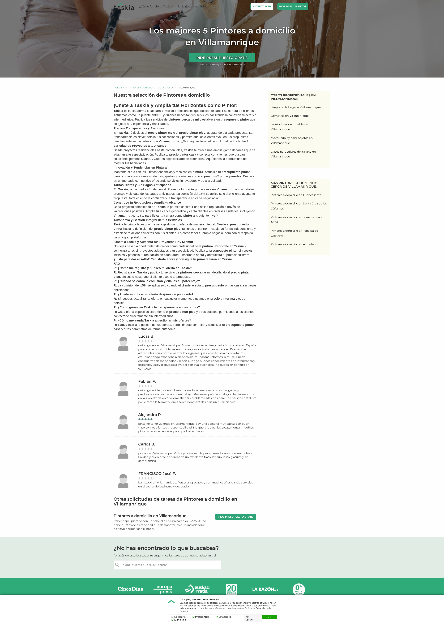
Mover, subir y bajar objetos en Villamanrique (292, 140)
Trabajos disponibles (192, 6)
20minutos (231, 589)
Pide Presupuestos (292, 6)
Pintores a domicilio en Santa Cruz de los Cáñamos (299, 206)
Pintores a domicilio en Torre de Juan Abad (296, 220)
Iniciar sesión (321, 6)
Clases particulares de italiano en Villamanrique (293, 154)
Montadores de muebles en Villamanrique (290, 127)
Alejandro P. (149, 415)
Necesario (180, 616)
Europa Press (164, 589)
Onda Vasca (298, 589)
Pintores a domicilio (141, 88)
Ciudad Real (165, 88)
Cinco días (130, 589)
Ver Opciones (250, 618)
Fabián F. (147, 381)
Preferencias (202, 616)
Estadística (225, 616)
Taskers (118, 88)
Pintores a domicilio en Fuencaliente (296, 195)
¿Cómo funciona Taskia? (156, 6)
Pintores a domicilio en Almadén (293, 244)
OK (269, 616)
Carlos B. (146, 444)
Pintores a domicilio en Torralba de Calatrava (294, 233)
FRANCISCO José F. (157, 473)
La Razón (265, 589)
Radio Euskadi (198, 589)
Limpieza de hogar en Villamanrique (296, 107)
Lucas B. (146, 336)
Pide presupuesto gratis (222, 58)
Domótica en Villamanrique (290, 115)
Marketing (180, 619)
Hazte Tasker (262, 6)
